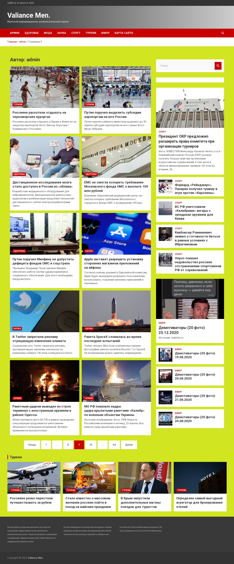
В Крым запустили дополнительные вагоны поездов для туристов (141, 502)
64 (114, 444)
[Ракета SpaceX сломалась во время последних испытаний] (116, 311)
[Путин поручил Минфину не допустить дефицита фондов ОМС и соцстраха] (44, 234)
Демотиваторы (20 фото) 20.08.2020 (195, 376)
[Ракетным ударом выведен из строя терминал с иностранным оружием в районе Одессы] (44, 381)
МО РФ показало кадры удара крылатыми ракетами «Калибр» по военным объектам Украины (114, 410)
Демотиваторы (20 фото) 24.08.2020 (195, 419)
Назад (32, 444)
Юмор (105, 32)
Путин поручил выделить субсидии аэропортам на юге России (112, 115)
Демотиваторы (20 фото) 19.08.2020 (195, 355)
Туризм (90, 32)
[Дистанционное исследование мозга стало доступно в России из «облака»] (44, 157)
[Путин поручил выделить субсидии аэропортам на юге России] (116, 87)
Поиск (218, 66)
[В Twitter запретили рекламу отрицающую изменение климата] (44, 311)
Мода (48, 32)
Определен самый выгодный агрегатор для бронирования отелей (199, 502)
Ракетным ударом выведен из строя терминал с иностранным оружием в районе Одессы (42, 410)
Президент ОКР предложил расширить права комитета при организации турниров (186, 141)
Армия (14, 32)
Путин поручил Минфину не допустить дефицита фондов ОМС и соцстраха (43, 261)
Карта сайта (124, 32)
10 (90, 444)
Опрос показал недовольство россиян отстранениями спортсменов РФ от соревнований (198, 264)
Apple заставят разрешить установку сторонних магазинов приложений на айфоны (113, 263)
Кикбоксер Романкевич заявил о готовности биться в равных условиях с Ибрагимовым (197, 238)
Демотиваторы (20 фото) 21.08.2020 (195, 398)
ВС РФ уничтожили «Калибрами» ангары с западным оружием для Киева (194, 212)
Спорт (75, 32)
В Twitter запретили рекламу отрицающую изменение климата (39, 339)
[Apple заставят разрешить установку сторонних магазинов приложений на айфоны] (116, 234)
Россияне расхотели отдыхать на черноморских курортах (39, 115)
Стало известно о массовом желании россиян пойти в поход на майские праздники (88, 502)
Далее (129, 444)
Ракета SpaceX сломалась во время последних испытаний (112, 339)
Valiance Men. (28, 15)
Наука (61, 32)
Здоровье (31, 32)
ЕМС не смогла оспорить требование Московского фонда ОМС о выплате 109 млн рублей (116, 186)
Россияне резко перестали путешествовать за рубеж (31, 500)
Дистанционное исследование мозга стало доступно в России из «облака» (43, 184)
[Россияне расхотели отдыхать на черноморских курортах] (44, 87)
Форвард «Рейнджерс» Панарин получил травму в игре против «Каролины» (196, 189)
